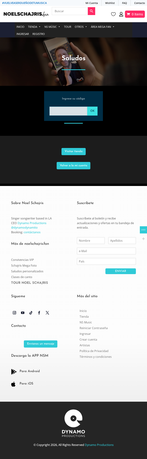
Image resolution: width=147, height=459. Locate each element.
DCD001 (69, 453)
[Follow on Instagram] (14, 312)
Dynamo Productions (32, 223)
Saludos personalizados (27, 271)
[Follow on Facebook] (39, 312)
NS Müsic (50, 26)
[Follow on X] (47, 312)
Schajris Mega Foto (24, 265)
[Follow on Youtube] (22, 312)
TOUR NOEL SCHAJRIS (29, 283)
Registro (38, 34)
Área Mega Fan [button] (101, 26)
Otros (79, 26)
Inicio (20, 26)
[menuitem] (83, 310)
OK (92, 111)
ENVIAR (120, 271)
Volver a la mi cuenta (73, 165)
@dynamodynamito (24, 228)
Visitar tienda (73, 151)
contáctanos (32, 232)
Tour (67, 26)
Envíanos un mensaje (40, 343)
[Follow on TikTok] (31, 312)
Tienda (32, 26)
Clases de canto (21, 277)
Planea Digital (76, 453)
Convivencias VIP (22, 260)
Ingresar (22, 34)
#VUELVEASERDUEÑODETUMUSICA (24, 3)
